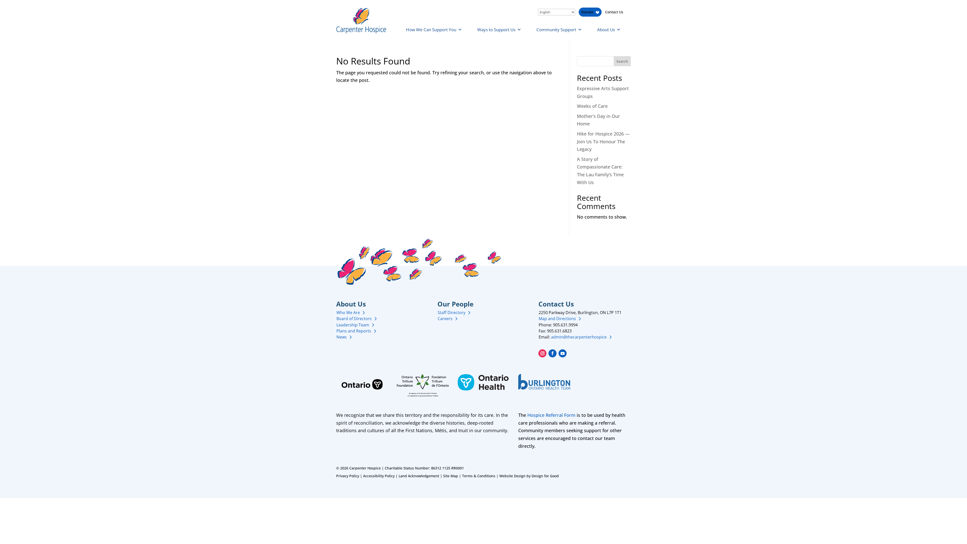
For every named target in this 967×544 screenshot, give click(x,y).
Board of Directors (354, 318)
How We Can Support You (431, 29)
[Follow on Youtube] (563, 353)
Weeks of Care (592, 106)
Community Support (556, 29)
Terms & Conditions (478, 475)
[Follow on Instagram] (542, 353)
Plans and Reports (353, 331)
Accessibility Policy (379, 475)
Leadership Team (352, 325)
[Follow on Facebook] (552, 353)
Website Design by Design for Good (529, 475)
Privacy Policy (347, 475)
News (341, 337)
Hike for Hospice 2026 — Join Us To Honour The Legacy (603, 141)
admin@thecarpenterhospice (579, 337)
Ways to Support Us (496, 29)
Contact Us (614, 12)
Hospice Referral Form (551, 415)
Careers (445, 318)
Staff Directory (451, 312)
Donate (587, 12)
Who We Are (348, 312)
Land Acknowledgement (419, 475)
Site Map (450, 475)
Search (622, 61)
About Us (606, 29)
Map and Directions (557, 318)
